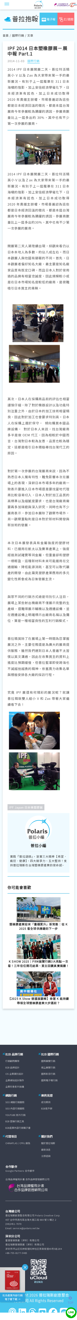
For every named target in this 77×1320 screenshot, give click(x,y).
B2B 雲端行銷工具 (14, 1121)
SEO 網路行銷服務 (14, 1102)
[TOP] (72, 1298)
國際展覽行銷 (48, 1061)
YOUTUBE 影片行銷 (15, 1115)
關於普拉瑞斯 (48, 1143)
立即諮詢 (45, 1156)
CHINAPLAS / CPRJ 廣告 (17, 1143)
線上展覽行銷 (48, 1067)
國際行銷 (18, 35)
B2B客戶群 (46, 1108)
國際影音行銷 (48, 1073)
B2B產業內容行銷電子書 (17, 1127)
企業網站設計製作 (14, 1080)
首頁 (6, 35)
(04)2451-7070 (13, 1224)
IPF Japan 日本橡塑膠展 (26, 807)
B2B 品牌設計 (12, 1067)
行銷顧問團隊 (12, 1061)
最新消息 (45, 1149)
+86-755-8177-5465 (16, 1253)
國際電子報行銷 (49, 1080)
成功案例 (45, 1102)
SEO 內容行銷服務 (14, 1108)
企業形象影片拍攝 (14, 1086)
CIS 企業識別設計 (14, 1073)
